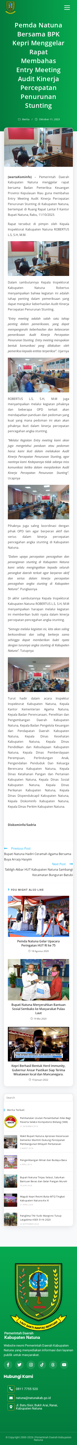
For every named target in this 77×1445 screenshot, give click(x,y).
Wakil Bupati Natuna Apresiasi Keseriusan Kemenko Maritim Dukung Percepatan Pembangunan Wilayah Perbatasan (44, 1140)
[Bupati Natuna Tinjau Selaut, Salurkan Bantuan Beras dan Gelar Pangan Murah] (10, 1181)
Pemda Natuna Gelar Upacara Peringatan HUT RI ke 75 (38, 943)
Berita (26, 119)
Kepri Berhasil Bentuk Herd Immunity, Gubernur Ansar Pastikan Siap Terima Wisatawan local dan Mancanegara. (38, 1070)
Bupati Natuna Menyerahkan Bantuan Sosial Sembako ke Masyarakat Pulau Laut (38, 1009)
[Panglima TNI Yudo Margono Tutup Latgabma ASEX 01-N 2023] (10, 1219)
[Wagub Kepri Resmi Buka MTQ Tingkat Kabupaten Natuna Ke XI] (10, 1200)
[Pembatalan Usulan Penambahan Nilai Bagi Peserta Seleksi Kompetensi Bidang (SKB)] (10, 1121)
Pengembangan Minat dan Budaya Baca (43, 1160)
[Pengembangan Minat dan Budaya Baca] (10, 1162)
